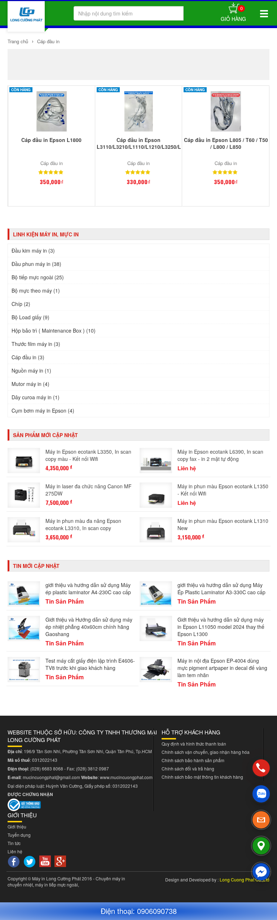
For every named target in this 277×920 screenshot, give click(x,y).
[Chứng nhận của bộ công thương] (24, 804)
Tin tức (14, 843)
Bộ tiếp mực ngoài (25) (38, 277)
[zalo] (261, 794)
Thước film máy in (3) (36, 343)
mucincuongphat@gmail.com (51, 777)
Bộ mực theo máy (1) (36, 290)
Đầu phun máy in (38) (36, 263)
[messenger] (261, 872)
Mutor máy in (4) (30, 383)
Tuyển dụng (19, 835)
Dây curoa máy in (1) (36, 397)
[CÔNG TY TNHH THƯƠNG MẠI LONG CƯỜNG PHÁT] (26, 16)
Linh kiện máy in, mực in (46, 234)
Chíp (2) (21, 303)
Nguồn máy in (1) (31, 370)
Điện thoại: (119, 911)
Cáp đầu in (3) (28, 357)
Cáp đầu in (48, 41)
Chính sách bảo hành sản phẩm (193, 760)
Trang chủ (18, 41)
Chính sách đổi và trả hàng (188, 768)
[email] (261, 820)
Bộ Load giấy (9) (30, 317)
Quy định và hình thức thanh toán (194, 744)
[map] (261, 846)
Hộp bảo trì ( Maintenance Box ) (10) (54, 330)
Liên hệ (15, 851)
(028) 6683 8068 (46, 768)
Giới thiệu (17, 826)
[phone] (261, 768)
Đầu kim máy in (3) (33, 250)
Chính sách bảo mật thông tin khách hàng (202, 777)
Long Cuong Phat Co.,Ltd (244, 879)
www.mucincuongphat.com (126, 777)
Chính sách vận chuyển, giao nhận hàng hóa (206, 752)
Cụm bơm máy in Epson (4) (43, 410)
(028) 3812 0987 (92, 768)
